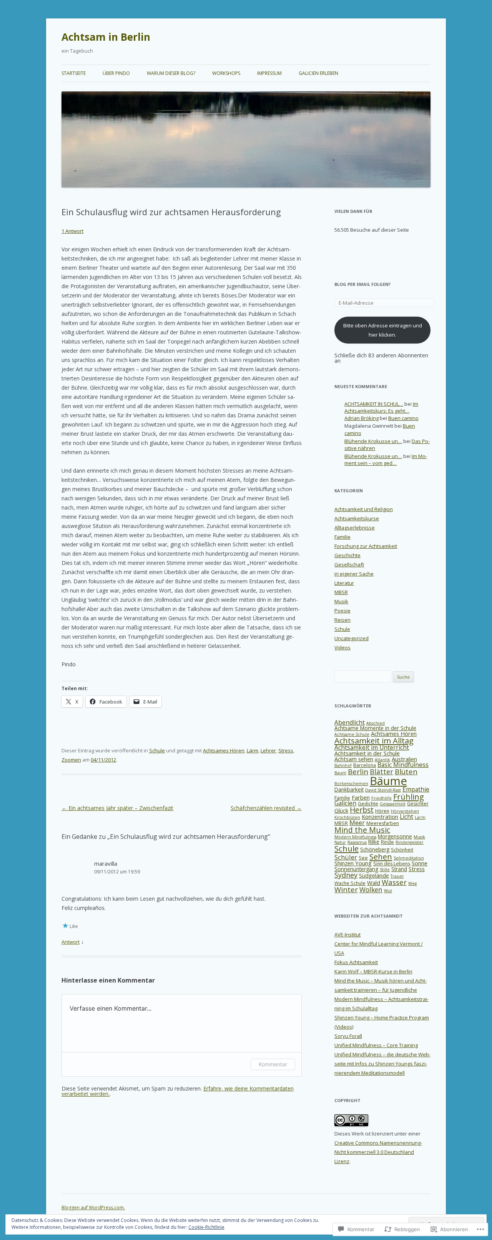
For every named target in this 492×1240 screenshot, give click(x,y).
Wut (388, 890)
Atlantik (382, 759)
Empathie (415, 789)
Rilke (373, 841)
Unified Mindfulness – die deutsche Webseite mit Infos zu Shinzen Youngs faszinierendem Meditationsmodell (382, 1063)
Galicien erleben (318, 73)
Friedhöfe (381, 798)
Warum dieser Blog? (171, 73)
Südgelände (374, 875)
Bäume (388, 780)
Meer (357, 822)
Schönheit (402, 850)
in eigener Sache (354, 573)
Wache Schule (350, 883)
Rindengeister (410, 842)
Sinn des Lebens (391, 863)
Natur (340, 842)
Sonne (419, 863)
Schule (157, 750)
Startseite (74, 73)
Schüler (345, 857)
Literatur (344, 582)
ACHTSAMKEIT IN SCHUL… (373, 403)
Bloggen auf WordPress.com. (93, 1207)
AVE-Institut (347, 934)
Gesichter (418, 803)
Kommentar (273, 1064)
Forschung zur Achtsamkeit (365, 546)
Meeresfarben (382, 823)
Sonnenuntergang (356, 869)
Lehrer (268, 750)
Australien (404, 759)
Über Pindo (116, 73)
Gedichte (368, 803)
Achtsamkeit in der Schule (367, 753)
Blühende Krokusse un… (373, 441)
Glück (341, 810)
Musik (341, 601)
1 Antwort (72, 230)
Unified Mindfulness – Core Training (376, 1045)
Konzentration (380, 816)
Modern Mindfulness (355, 837)
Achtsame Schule (351, 734)
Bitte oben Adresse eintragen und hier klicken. (382, 330)
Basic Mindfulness (403, 764)
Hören (382, 811)
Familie (342, 536)
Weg (412, 883)
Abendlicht (349, 722)
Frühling (408, 796)
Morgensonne (395, 836)
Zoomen (71, 759)
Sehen (380, 856)
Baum (340, 772)
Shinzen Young (353, 863)
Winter (346, 889)
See (363, 858)
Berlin (358, 771)
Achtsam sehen (353, 759)
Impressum (269, 73)
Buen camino (403, 418)
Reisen (342, 619)
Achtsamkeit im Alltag (374, 740)
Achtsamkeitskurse (356, 518)
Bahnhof (343, 765)
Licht (406, 816)
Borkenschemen (351, 783)
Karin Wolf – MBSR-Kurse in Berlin (373, 971)
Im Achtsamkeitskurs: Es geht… (381, 407)
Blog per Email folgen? (362, 284)
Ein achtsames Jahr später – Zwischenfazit (117, 808)
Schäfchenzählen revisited (266, 808)
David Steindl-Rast (383, 790)
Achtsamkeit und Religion (363, 509)
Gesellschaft (349, 564)
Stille (385, 869)
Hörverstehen (405, 811)
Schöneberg (374, 849)
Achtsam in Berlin (106, 37)
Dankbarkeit (349, 789)
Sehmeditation (409, 858)
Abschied (375, 723)
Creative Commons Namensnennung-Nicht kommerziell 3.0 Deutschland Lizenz (378, 1152)
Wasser (394, 882)
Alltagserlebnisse (354, 527)
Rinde (387, 842)
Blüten (406, 771)
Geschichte (347, 555)
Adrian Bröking (361, 418)
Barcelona (364, 765)
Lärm (252, 750)
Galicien (345, 803)
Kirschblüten (347, 817)
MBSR (341, 592)
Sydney (345, 875)
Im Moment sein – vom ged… (385, 460)
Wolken (370, 889)
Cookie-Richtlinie (206, 1227)
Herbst (362, 810)
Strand (399, 869)
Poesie (342, 610)
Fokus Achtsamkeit (356, 962)
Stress (285, 750)
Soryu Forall (348, 1036)
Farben (361, 797)
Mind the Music (362, 830)
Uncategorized (351, 638)
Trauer (397, 876)
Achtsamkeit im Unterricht (371, 747)
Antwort (71, 941)
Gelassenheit (393, 804)
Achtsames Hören (223, 750)
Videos (342, 647)
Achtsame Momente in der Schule (375, 728)
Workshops (226, 73)
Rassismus (357, 842)
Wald (373, 882)
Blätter (381, 771)
